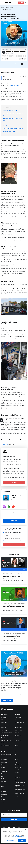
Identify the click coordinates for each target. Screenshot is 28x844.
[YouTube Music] (13, 506)
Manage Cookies (10, 840)
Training (16, 762)
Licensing (17, 772)
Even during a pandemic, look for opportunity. (13, 128)
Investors (3, 791)
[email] (25, 64)
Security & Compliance (20, 793)
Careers (3, 776)
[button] (15, 64)
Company (3, 773)
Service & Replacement (6, 754)
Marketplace (4, 797)
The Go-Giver (4, 444)
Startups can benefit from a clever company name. (13, 119)
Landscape (17, 732)
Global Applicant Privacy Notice (20, 790)
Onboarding (4, 794)
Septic (16, 738)
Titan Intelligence (5, 745)
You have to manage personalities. (10, 110)
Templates (17, 777)
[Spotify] (9, 506)
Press (2, 786)
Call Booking (4, 722)
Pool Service (18, 735)
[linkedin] (22, 64)
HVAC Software (18, 717)
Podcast (16, 759)
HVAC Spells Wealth (6, 443)
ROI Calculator (18, 764)
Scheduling (4, 720)
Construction (4, 757)
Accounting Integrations (7, 732)
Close (22, 840)
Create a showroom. (7, 123)
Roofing (16, 745)
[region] (14, 835)
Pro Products (4, 743)
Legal (16, 780)
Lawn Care (17, 743)
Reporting (3, 727)
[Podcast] (4, 506)
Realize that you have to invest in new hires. (13, 113)
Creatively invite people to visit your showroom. (14, 125)
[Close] (25, 829)
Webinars (17, 757)
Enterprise (3, 764)
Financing (3, 738)
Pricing (16, 796)
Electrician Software (19, 722)
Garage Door (18, 725)
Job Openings (4, 779)
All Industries (18, 748)
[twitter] (15, 64)
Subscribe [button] (14, 520)
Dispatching (4, 717)
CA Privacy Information (20, 782)
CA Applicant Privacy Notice (19, 786)
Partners (3, 784)
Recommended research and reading (11, 134)
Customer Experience (6, 740)
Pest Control (18, 740)
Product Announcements (20, 775)
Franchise (3, 767)
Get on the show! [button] (7, 700)
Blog (16, 754)
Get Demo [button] (21, 2)
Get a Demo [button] (14, 544)
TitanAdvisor (4, 748)
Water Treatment (19, 730)
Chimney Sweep (18, 727)
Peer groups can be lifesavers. (9, 131)
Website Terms (16, 836)
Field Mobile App (5, 735)
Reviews (3, 789)
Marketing (3, 725)
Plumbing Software (19, 720)
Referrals (3, 781)
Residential (4, 762)
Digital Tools (18, 767)
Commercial (4, 759)
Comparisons (4, 802)
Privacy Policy (18, 835)
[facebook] (18, 64)
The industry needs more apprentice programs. (13, 116)
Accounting (4, 730)
